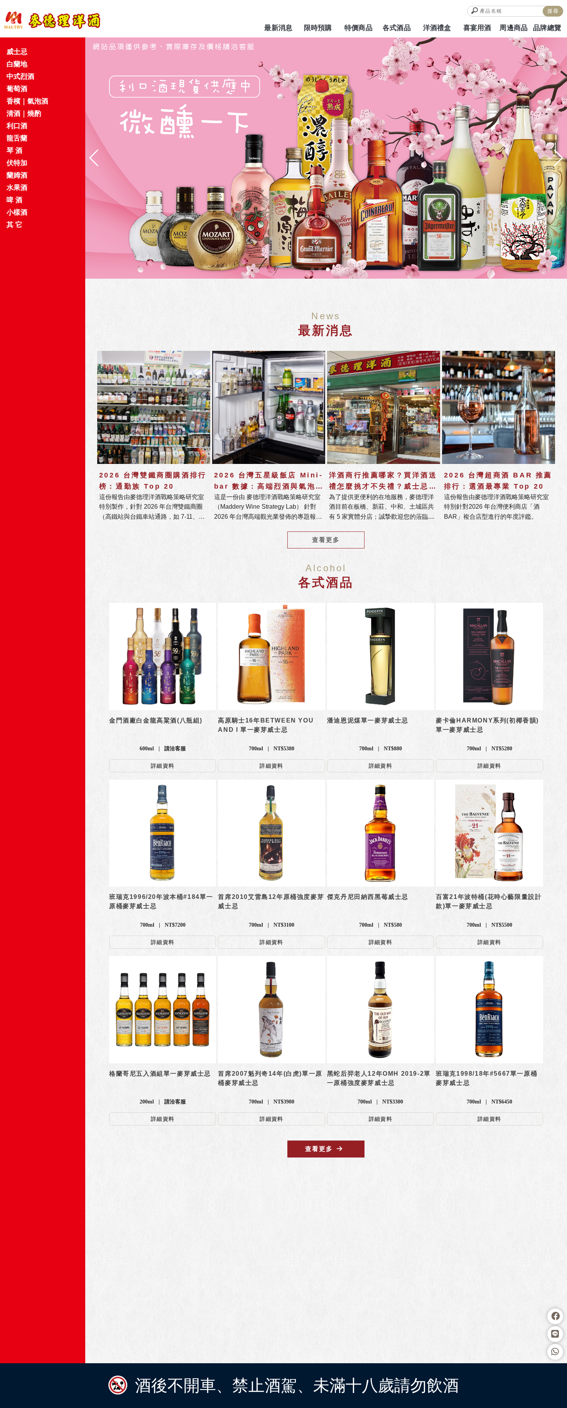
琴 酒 (14, 150)
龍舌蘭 (17, 138)
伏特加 (17, 163)
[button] (312, 269)
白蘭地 (17, 64)
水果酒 (17, 187)
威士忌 (17, 52)
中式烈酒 (20, 76)
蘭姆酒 (17, 175)
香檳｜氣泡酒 (27, 101)
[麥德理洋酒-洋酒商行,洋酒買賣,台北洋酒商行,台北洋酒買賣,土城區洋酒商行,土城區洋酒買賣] (52, 20)
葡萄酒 (17, 89)
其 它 (14, 224)
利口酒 (17, 126)
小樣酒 (17, 212)
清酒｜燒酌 (24, 113)
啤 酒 (14, 200)
